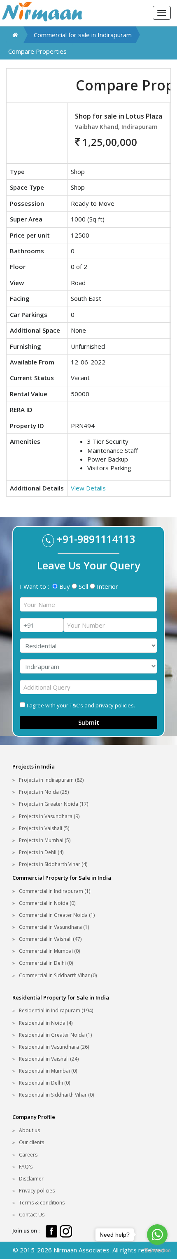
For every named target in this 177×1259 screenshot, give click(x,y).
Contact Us (31, 1214)
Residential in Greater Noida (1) (55, 1034)
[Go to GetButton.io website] (157, 1250)
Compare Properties (37, 51)
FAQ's (26, 1166)
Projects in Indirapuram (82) (51, 779)
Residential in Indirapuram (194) (56, 1010)
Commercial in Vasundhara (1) (54, 927)
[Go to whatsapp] (157, 1234)
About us (29, 1130)
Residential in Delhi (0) (44, 1082)
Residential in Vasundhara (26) (54, 1046)
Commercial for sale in (83, 35)
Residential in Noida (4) (45, 1022)
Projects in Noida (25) (44, 791)
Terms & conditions (42, 1202)
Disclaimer (31, 1178)
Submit (88, 722)
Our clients (31, 1142)
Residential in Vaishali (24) (49, 1058)
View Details (88, 488)
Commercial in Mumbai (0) (49, 950)
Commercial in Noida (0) (47, 903)
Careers (28, 1154)
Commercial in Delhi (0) (46, 962)
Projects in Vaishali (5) (44, 828)
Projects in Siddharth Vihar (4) (53, 864)
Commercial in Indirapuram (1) (54, 891)
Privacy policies (37, 1190)
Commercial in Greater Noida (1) (57, 915)
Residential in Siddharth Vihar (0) (56, 1094)
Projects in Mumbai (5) (44, 840)
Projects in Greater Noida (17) (53, 803)
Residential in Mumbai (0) (48, 1070)
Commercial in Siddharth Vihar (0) (58, 975)
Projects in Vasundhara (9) (49, 816)
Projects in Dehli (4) (41, 852)
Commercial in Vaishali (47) (50, 938)
